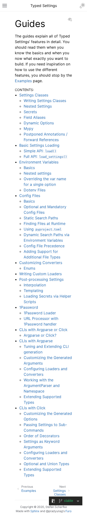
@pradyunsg (54, 511)
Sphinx (34, 511)
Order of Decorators (41, 435)
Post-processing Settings (41, 279)
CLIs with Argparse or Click (43, 329)
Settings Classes (33, 95)
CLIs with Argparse (36, 340)
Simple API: (40, 151)
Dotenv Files (34, 190)
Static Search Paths (41, 218)
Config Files (29, 195)
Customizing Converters (40, 262)
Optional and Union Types (46, 463)
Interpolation (35, 285)
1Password (28, 307)
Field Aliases (34, 117)
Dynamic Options (39, 123)
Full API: (45, 156)
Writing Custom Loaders (40, 273)
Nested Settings (38, 106)
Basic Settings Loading (39, 145)
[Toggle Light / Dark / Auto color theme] (82, 5)
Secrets (30, 111)
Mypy (28, 128)
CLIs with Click (32, 407)
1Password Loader (40, 313)
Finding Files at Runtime (44, 223)
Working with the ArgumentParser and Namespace (42, 385)
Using (42, 229)
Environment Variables (38, 162)
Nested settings (37, 173)
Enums (29, 268)
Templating (33, 290)
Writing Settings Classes (45, 100)
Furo (68, 511)
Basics (29, 167)
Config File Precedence (44, 245)
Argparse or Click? (40, 335)
